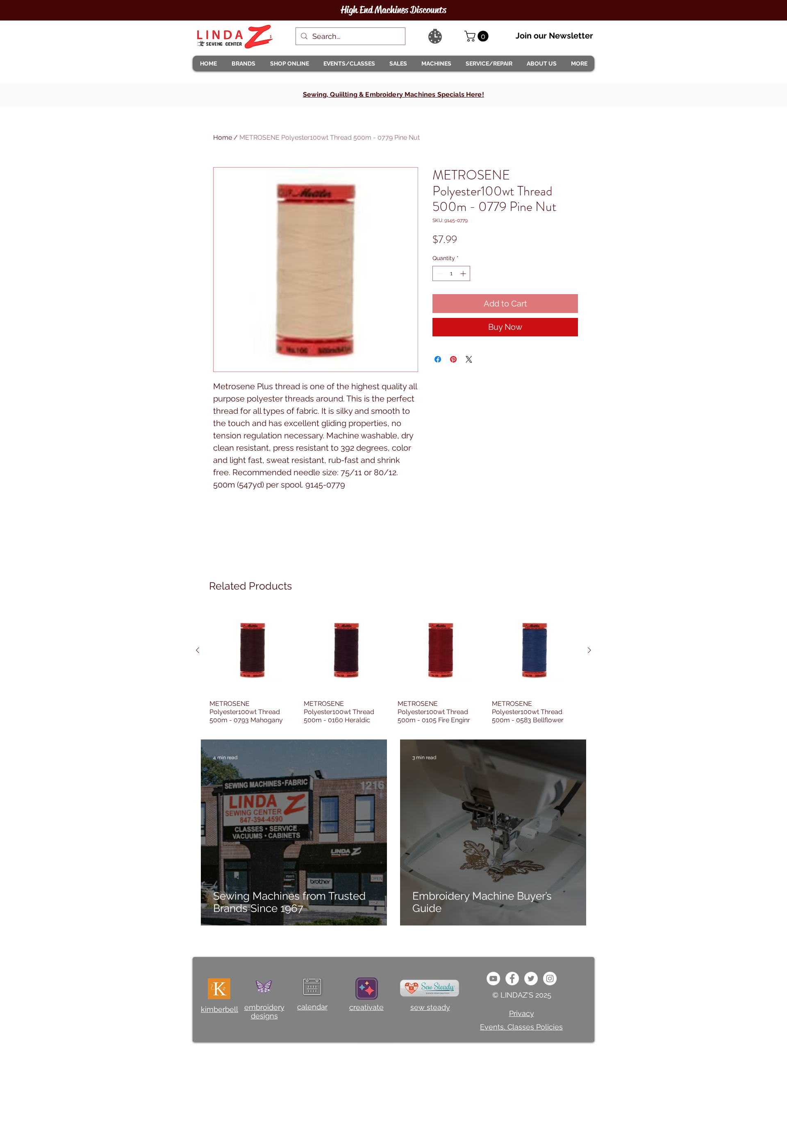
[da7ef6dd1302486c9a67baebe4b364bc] (550, 978)
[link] (477, 36)
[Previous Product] (197, 650)
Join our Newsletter (554, 36)
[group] (393, 666)
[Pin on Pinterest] (453, 359)
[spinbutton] (451, 273)
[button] (243, 63)
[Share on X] (469, 359)
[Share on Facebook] (438, 359)
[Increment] (464, 273)
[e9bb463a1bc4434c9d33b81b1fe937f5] (493, 978)
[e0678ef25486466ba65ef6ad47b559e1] (512, 978)
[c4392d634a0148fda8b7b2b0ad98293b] (531, 978)
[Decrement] (439, 273)
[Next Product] (589, 650)
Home (222, 137)
